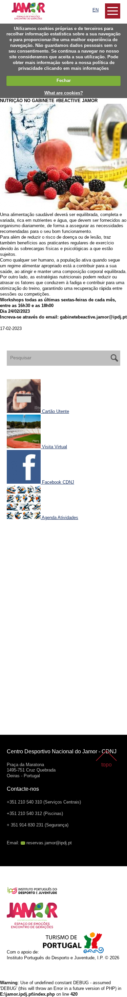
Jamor (13, 5)
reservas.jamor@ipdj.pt (49, 842)
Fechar (64, 80)
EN (95, 9)
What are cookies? (63, 92)
